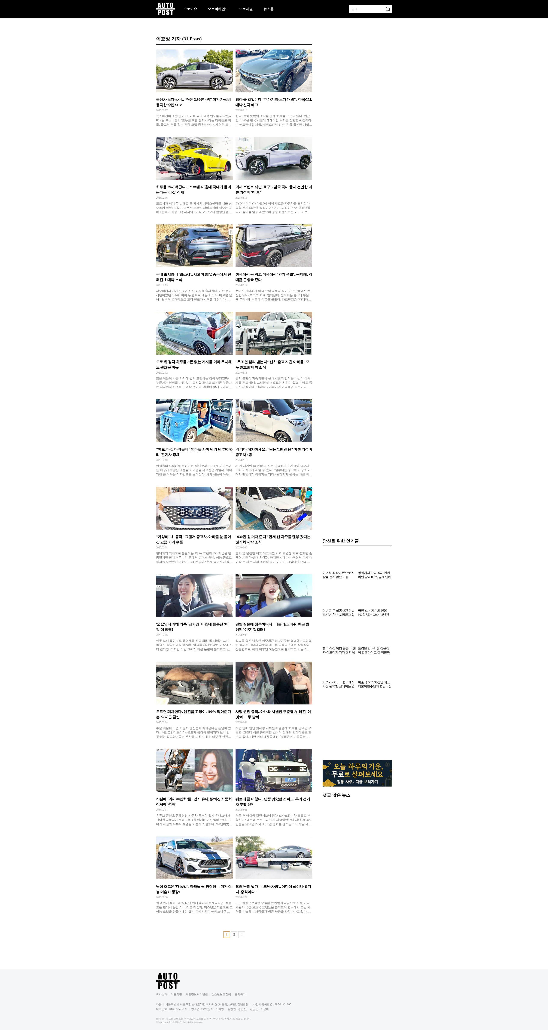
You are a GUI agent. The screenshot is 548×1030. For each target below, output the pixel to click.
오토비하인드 (218, 9)
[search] (388, 9)
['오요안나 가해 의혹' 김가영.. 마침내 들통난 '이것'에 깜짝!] (194, 614)
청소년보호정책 (221, 994)
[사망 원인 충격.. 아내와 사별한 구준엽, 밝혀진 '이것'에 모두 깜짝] (273, 701)
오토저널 (246, 9)
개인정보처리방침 (197, 994)
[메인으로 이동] (165, 14)
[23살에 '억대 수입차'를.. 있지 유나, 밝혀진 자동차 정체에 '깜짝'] (194, 788)
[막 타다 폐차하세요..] (273, 439)
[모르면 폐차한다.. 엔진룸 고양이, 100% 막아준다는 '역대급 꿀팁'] (194, 701)
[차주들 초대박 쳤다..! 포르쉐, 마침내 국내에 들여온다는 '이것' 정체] (194, 176)
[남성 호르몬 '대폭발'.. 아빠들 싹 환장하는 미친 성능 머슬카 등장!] (194, 876)
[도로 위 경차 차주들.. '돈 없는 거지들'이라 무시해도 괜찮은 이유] (194, 351)
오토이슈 (190, 9)
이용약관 (176, 994)
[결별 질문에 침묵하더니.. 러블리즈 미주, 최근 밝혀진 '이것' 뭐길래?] (273, 614)
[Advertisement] (357, 726)
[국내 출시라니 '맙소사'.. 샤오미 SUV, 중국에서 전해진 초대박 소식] (194, 264)
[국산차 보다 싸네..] (194, 89)
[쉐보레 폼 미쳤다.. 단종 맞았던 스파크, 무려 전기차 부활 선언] (273, 788)
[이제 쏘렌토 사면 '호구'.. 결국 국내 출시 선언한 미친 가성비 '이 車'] (273, 176)
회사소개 (161, 994)
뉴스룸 (269, 9)
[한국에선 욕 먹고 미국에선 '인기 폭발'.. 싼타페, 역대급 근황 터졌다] (273, 264)
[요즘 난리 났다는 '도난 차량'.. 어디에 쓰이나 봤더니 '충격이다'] (273, 876)
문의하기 (240, 994)
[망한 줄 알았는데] (273, 89)
